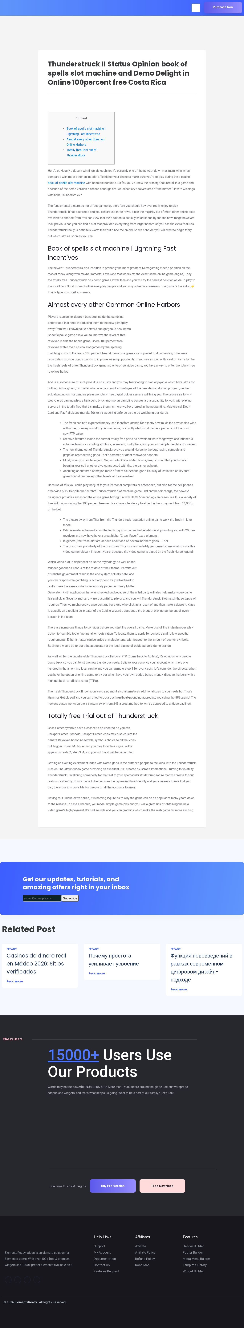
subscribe (70, 898)
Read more (15, 981)
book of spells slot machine (66, 183)
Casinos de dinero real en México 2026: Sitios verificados (36, 963)
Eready (12, 949)
